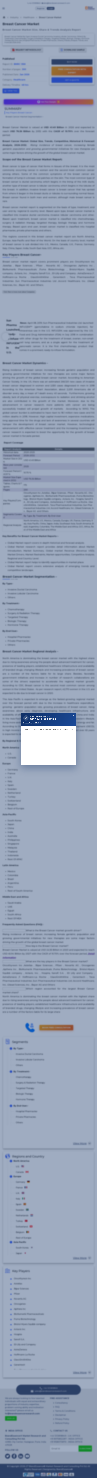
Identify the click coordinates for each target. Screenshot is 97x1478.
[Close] (73, 691)
